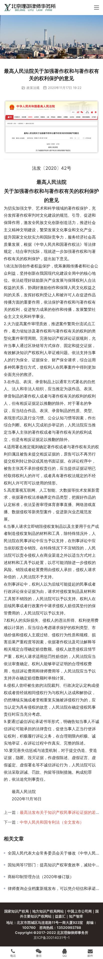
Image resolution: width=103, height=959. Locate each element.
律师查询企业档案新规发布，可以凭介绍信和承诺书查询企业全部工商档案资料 (53, 888)
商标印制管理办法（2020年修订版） (41, 876)
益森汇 (60, 916)
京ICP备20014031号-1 (52, 937)
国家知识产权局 (16, 911)
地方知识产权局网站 (48, 911)
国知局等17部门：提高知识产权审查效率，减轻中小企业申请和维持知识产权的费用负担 (53, 865)
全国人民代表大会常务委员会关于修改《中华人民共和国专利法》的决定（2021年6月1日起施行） (53, 853)
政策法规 (33, 88)
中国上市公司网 (79, 911)
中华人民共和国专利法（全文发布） (52, 822)
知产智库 (76, 916)
